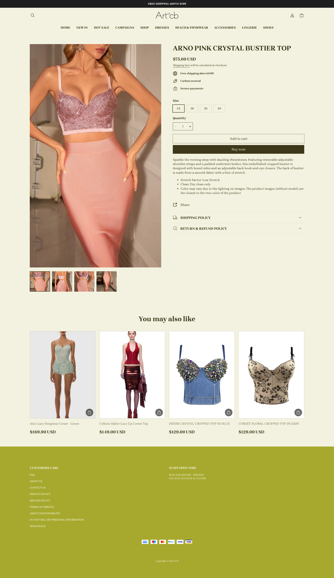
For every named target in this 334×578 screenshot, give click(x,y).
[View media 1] (40, 281)
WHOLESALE (38, 526)
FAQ (32, 474)
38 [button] (205, 108)
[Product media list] (95, 155)
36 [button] (192, 108)
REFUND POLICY (40, 500)
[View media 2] (62, 281)
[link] (124, 27)
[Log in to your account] (292, 15)
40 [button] (219, 108)
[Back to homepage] (167, 15)
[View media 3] (84, 281)
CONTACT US (38, 487)
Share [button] (185, 205)
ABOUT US (36, 481)
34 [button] (178, 108)
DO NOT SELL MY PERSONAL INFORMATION (57, 519)
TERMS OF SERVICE (42, 506)
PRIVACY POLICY (40, 494)
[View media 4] (106, 281)
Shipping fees (181, 65)
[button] (32, 15)
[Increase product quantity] (190, 126)
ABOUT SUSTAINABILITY (45, 513)
